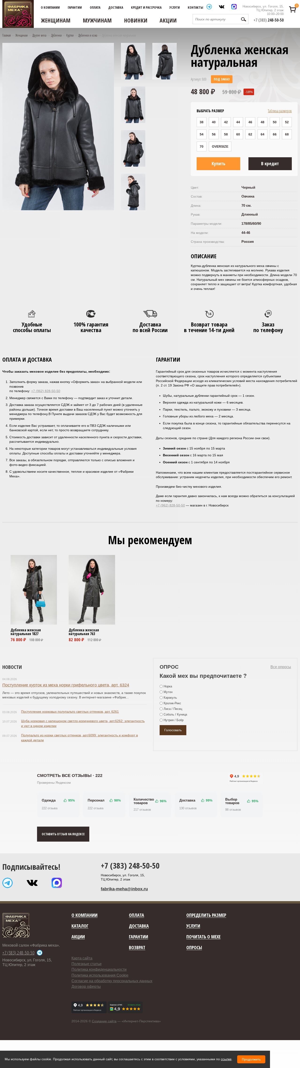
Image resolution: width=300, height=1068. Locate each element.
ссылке (226, 1059)
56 (214, 134)
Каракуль (170, 697)
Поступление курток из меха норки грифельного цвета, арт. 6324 (65, 685)
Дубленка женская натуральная (26, 631)
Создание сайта (104, 1021)
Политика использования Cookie (99, 975)
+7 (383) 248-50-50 (130, 865)
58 (226, 134)
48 (262, 122)
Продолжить (251, 1059)
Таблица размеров (280, 110)
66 (275, 134)
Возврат (137, 947)
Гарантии (75, 7)
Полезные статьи (86, 964)
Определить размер (206, 915)
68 (287, 134)
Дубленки (56, 35)
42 (226, 122)
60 (238, 134)
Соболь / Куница (175, 714)
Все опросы (280, 667)
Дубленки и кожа (87, 35)
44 (238, 122)
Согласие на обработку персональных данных (111, 981)
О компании (50, 7)
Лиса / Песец (173, 709)
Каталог (79, 926)
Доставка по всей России (150, 327)
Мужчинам (97, 20)
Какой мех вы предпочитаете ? (203, 676)
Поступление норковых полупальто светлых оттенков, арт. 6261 (70, 711)
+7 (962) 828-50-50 (45, 391)
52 (287, 122)
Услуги (174, 7)
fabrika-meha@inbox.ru (124, 889)
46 (250, 122)
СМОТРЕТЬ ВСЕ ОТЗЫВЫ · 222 (69, 775)
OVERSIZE (220, 146)
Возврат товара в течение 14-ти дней (209, 327)
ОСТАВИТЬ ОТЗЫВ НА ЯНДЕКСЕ (63, 834)
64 (262, 134)
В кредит (270, 163)
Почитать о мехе (203, 936)
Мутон (168, 692)
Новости (12, 666)
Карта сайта (81, 958)
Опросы (194, 947)
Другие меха (39, 35)
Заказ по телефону (268, 327)
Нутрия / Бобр (174, 720)
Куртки (70, 35)
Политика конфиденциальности (99, 969)
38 (201, 122)
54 (201, 134)
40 (214, 122)
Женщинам (56, 20)
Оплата (95, 7)
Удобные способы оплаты (32, 327)
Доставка (115, 7)
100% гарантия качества (91, 327)
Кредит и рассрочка (146, 7)
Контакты (195, 7)
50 (275, 122)
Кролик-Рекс (172, 703)
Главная (6, 35)
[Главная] (18, 14)
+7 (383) (269, 20)
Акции (168, 20)
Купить (218, 163)
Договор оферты (86, 987)
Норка (168, 686)
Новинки (135, 20)
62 (250, 134)
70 (201, 146)
